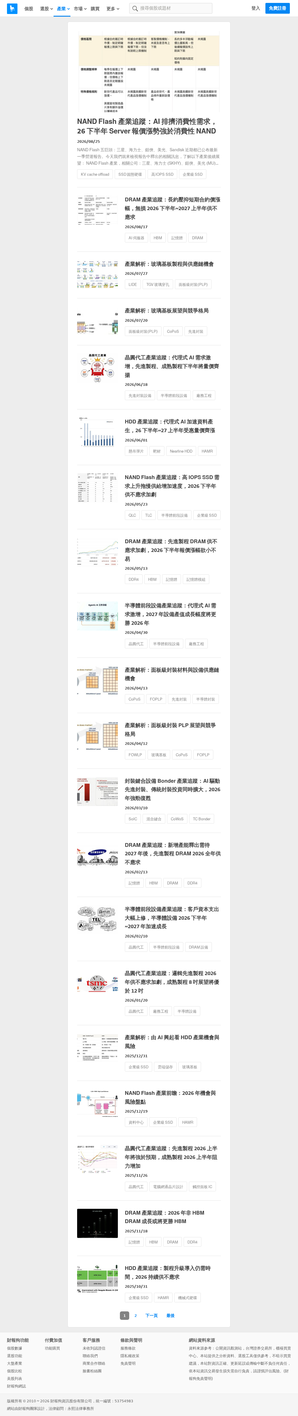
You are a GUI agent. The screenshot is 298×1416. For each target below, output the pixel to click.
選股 (44, 8)
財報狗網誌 (16, 1386)
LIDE (133, 284)
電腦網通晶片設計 (168, 1187)
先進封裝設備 (140, 395)
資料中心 (136, 1122)
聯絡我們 (90, 1356)
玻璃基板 (158, 755)
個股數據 (14, 1348)
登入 (255, 8)
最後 (170, 1315)
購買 (95, 8)
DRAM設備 (198, 947)
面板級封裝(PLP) (193, 284)
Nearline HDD (181, 451)
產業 (61, 8)
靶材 (157, 451)
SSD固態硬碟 (130, 174)
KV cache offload (95, 174)
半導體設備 (187, 1011)
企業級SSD (193, 174)
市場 (78, 8)
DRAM (197, 238)
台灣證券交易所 (259, 1348)
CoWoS (177, 819)
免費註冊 (277, 8)
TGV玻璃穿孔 (157, 284)
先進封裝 (195, 331)
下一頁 (152, 1315)
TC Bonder (201, 819)
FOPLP (156, 699)
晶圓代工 (136, 644)
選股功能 (14, 1356)
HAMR (207, 451)
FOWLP (135, 755)
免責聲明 (128, 1363)
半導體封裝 (205, 699)
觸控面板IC (202, 1187)
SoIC (133, 819)
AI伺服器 (136, 238)
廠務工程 (204, 395)
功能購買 (52, 1348)
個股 (28, 8)
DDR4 (134, 579)
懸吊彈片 (136, 451)
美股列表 (14, 1378)
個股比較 (14, 1371)
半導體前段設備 (174, 395)
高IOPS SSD (162, 174)
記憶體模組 (196, 579)
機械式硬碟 (187, 1298)
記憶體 (177, 238)
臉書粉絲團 (92, 1371)
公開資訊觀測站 (228, 1348)
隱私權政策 (129, 1356)
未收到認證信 (94, 1348)
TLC (148, 515)
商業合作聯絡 (94, 1363)
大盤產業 (14, 1363)
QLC (132, 515)
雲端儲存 (165, 1067)
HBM (158, 238)
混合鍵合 (154, 819)
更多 (111, 8)
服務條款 (128, 1348)
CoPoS (173, 331)
